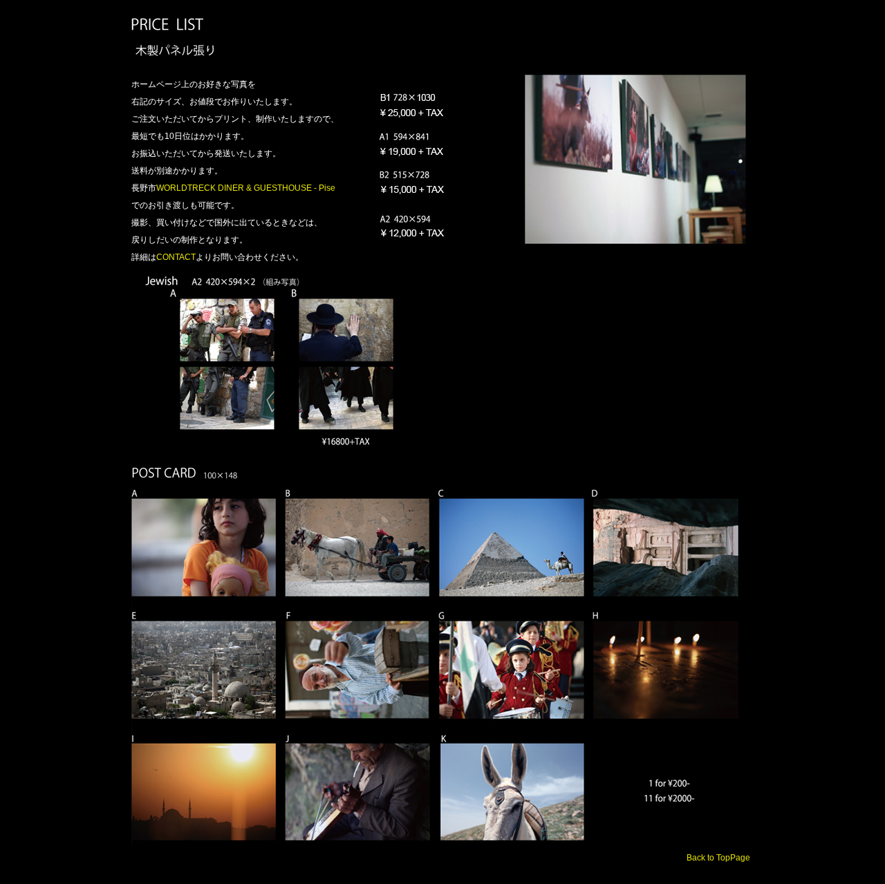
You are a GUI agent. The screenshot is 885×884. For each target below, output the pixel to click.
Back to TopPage (718, 858)
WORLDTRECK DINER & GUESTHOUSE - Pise (245, 188)
